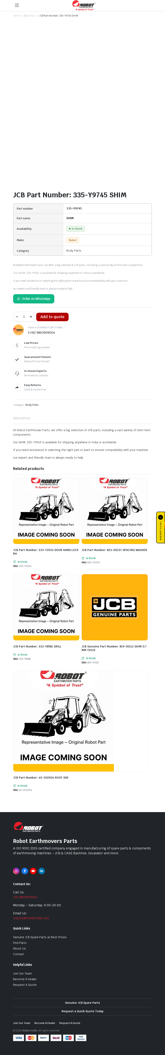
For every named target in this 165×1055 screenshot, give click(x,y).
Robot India (30, 1030)
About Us (19, 948)
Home (16, 15)
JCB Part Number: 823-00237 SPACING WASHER (114, 550)
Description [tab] (21, 418)
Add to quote (52, 316)
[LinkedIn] (41, 871)
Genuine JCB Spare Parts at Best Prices (40, 937)
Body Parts (29, 15)
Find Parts (20, 943)
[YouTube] (33, 871)
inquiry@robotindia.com (31, 918)
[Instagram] (16, 871)
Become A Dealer (25, 979)
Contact (18, 954)
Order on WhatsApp (36, 299)
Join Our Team (22, 973)
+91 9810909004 (25, 897)
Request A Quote (25, 985)
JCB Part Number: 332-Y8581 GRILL (37, 646)
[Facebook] (25, 871)
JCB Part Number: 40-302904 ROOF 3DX (40, 777)
